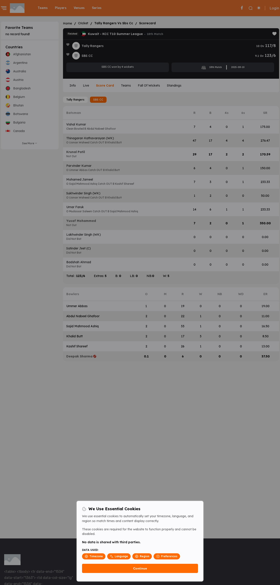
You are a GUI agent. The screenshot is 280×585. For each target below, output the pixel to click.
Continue (140, 568)
